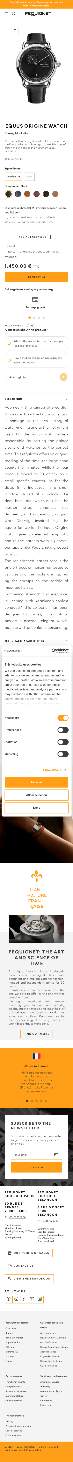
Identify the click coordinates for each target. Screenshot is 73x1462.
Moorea (9, 1356)
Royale (9, 1333)
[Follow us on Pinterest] (24, 1299)
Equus (8, 1361)
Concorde (10, 1328)
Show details (52, 770)
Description (13, 399)
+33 (44, 1221)
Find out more (36, 1034)
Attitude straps (48, 1351)
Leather (11, 176)
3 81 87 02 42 (52, 1221)
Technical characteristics (24, 641)
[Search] (14, 14)
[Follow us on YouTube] (32, 1299)
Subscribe (36, 1167)
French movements (15, 1381)
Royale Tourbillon (14, 1337)
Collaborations (13, 1435)
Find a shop (46, 1400)
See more (10, 151)
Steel (29, 176)
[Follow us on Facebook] (9, 1299)
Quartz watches (13, 1400)
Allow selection (36, 795)
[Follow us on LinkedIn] (40, 1299)
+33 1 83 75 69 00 (17, 1217)
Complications (13, 1386)
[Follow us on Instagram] (16, 1299)
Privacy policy (33, 1450)
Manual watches (14, 1395)
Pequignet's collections (17, 1322)
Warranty (45, 1386)
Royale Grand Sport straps (54, 1347)
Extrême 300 (11, 1351)
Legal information (27, 1446)
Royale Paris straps (50, 1356)
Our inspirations (48, 1365)
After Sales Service (49, 1381)
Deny (36, 807)
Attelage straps (48, 1333)
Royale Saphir (12, 1342)
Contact (10, 1446)
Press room (45, 1405)
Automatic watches (15, 1391)
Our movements (13, 1376)
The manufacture (14, 1415)
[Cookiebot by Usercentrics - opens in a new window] (52, 650)
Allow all (36, 782)
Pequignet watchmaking (18, 1426)
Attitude (9, 1347)
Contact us (36, 277)
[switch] (63, 730)
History (9, 1421)
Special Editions (13, 1430)
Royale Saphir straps (51, 1361)
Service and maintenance (53, 1376)
